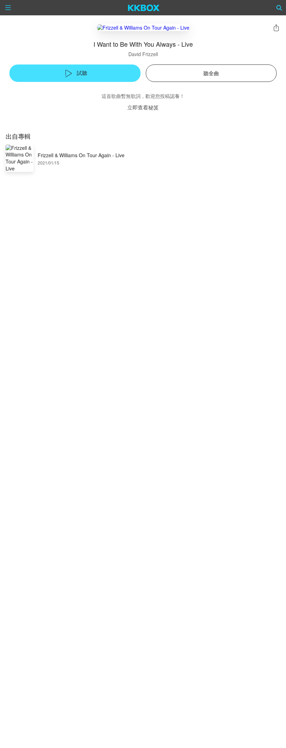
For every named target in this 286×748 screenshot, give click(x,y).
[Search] (279, 7)
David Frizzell (143, 54)
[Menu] (8, 7)
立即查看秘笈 (143, 107)
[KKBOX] (144, 7)
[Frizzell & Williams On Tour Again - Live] (143, 27)
